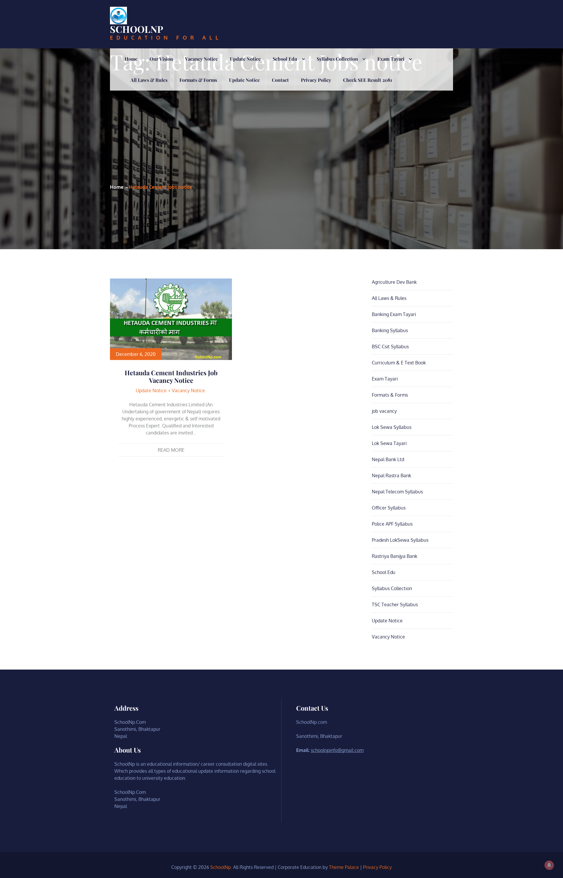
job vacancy (384, 411)
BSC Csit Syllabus (390, 346)
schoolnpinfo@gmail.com (337, 750)
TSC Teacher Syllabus (395, 604)
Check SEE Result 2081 (367, 80)
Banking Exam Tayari (394, 314)
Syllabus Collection (337, 59)
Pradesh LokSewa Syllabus (400, 540)
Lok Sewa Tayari (389, 443)
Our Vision (161, 59)
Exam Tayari (390, 59)
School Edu (285, 59)
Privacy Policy (316, 80)
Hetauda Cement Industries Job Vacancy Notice (171, 376)
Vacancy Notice (201, 59)
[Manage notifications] (549, 865)
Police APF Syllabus (392, 524)
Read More (171, 450)
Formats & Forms (198, 80)
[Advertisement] (266, 128)
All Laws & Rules (148, 80)
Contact (280, 80)
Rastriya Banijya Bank (394, 556)
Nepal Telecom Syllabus (397, 492)
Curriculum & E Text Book (399, 363)
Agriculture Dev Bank (394, 282)
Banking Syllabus (390, 330)
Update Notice (245, 59)
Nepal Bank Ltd (388, 459)
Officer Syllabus (389, 508)
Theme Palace (344, 867)
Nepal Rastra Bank (391, 475)
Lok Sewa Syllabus (391, 427)
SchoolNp (136, 29)
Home (131, 59)
